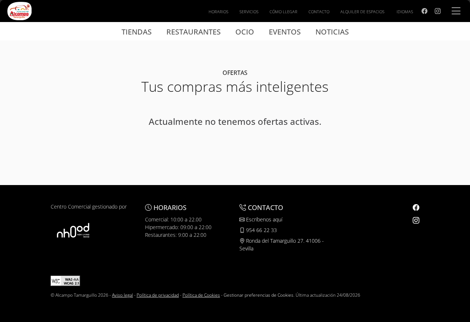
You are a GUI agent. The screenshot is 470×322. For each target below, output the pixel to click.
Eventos (285, 32)
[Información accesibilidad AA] (65, 280)
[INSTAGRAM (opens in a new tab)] (438, 11)
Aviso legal (122, 295)
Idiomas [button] (405, 11)
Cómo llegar (283, 11)
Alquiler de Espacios (362, 11)
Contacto (318, 11)
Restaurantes (193, 32)
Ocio (244, 32)
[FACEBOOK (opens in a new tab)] (424, 11)
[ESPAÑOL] (19, 10)
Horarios (218, 11)
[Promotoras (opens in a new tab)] (73, 230)
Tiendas (137, 32)
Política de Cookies (201, 295)
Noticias (332, 32)
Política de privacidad (158, 295)
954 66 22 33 (261, 230)
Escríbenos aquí (263, 219)
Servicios (248, 11)
